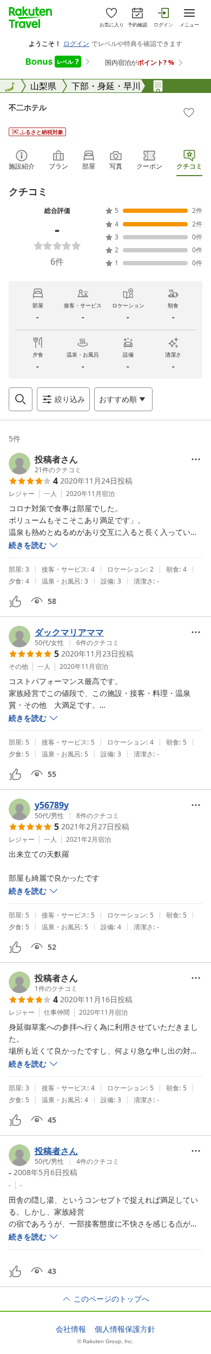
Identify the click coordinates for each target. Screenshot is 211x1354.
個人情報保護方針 (125, 1329)
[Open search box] (20, 399)
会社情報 (71, 1329)
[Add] (188, 112)
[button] (45, 463)
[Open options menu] (195, 459)
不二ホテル (28, 107)
